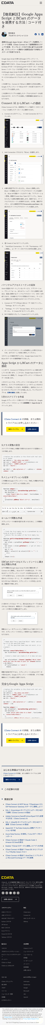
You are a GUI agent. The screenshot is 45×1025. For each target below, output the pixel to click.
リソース (4, 991)
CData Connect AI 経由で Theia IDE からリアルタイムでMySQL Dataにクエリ (24, 850)
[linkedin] (3, 892)
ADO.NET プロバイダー (8, 918)
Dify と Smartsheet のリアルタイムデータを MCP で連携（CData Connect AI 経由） (24, 811)
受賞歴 (25, 958)
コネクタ (4, 948)
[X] (6, 892)
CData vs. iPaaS (6, 962)
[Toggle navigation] (40, 3)
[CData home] (9, 3)
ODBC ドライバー (7, 912)
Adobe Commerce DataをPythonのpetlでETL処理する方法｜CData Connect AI (24, 817)
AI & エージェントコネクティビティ (11, 955)
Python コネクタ (6, 921)
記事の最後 (11, 393)
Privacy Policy (8, 1017)
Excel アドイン (6, 931)
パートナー (5, 959)
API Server (5, 924)
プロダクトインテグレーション (10, 951)
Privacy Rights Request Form (31, 1019)
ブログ (3, 988)
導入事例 (4, 984)
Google (26, 988)
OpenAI (26, 997)
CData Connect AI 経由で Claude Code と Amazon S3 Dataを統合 (21, 841)
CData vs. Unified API (8, 966)
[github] (14, 892)
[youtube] (10, 892)
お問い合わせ (32, 429)
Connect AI (27, 915)
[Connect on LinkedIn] (42, 34)
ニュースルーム (28, 955)
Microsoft (26, 991)
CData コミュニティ (7, 981)
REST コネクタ (6, 928)
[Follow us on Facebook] (36, 34)
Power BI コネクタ (7, 934)
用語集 (3, 997)
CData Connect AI (12, 419)
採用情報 (26, 967)
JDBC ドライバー (6, 915)
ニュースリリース (28, 951)
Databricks (27, 984)
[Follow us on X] (39, 34)
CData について (28, 948)
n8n (25, 994)
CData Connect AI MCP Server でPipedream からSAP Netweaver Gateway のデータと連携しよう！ (24, 805)
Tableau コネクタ (7, 937)
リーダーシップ (28, 961)
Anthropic (27, 981)
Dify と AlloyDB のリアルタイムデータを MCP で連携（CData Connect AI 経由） (24, 823)
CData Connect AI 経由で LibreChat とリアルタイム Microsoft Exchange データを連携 (24, 856)
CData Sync (27, 912)
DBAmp (26, 921)
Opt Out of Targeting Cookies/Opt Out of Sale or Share (22, 1022)
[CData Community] (18, 892)
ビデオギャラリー (7, 1000)
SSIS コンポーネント (29, 918)
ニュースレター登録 (7, 994)
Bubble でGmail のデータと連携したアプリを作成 (24, 846)
